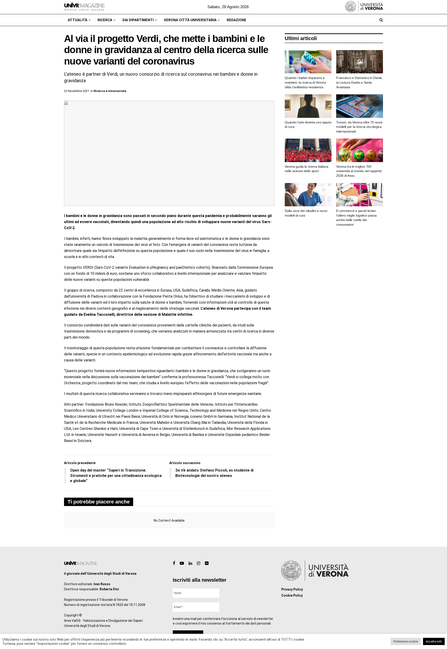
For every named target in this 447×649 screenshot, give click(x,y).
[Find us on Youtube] (182, 563)
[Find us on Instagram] (198, 563)
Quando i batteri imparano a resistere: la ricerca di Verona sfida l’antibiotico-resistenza (305, 82)
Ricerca (105, 20)
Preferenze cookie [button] (405, 641)
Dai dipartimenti (138, 20)
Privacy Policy (292, 589)
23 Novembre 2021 (76, 91)
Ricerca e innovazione (110, 91)
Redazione (236, 20)
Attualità (77, 20)
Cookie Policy (292, 595)
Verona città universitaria (190, 20)
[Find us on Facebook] (174, 563)
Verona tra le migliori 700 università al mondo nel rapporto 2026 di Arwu (359, 171)
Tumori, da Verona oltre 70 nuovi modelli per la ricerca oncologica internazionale (359, 126)
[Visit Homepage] (84, 7)
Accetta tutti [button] (434, 641)
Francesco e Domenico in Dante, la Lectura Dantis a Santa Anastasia (359, 82)
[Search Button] (381, 20)
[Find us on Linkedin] (190, 563)
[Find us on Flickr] (206, 563)
